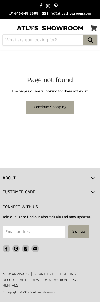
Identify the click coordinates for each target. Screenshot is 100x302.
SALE (77, 280)
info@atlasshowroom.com (68, 13)
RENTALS (10, 285)
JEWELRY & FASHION (50, 280)
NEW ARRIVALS (16, 274)
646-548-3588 (25, 13)
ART (23, 280)
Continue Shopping (50, 107)
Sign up (78, 231)
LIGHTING (68, 274)
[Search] (90, 40)
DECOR (8, 280)
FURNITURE (44, 274)
